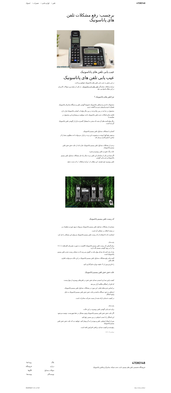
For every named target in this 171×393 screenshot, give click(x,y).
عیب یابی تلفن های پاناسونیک (97, 71)
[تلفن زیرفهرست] (51, 3)
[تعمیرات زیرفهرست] (32, 3)
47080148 (140, 3)
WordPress (29, 387)
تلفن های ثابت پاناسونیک (90, 87)
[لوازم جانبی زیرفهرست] (41, 3)
